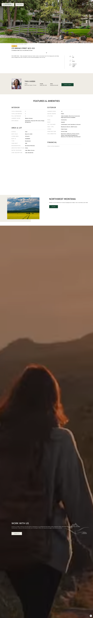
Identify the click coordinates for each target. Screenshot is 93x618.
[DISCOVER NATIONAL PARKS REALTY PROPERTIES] (8, 4)
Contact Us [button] (16, 533)
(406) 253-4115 (43, 85)
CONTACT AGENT (67, 84)
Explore (53, 206)
